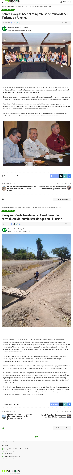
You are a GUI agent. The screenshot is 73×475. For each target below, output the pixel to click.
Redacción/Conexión (13, 27)
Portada (11, 9)
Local (4, 9)
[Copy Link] (17, 22)
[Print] (19, 22)
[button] (3, 2)
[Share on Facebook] (11, 22)
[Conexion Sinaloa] (12, 2)
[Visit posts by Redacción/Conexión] (4, 28)
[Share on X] (14, 22)
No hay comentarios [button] (63, 199)
